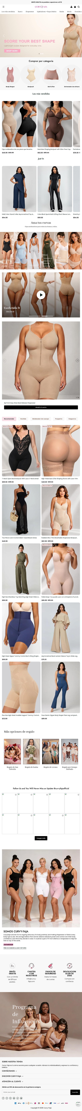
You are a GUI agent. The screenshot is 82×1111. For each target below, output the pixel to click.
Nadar (62, 12)
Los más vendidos (8, 12)
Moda (69, 12)
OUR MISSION (8, 945)
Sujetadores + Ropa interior (46, 12)
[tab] (39, 53)
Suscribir (75, 1092)
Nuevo (20, 12)
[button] (3, 6)
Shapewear (30, 12)
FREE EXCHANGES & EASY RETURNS (15, 948)
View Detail (10, 311)
